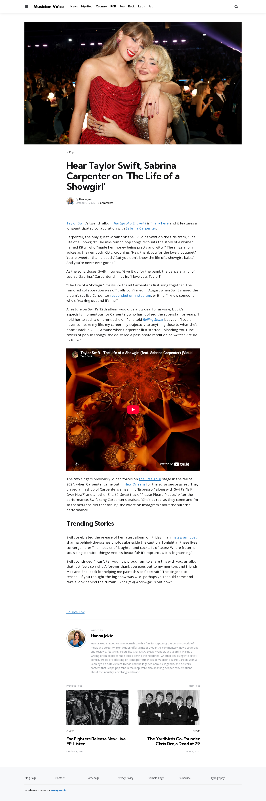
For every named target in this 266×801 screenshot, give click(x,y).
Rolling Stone (153, 319)
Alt (151, 6)
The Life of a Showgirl (129, 223)
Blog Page (30, 778)
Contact (60, 778)
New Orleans (134, 484)
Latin (141, 6)
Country (101, 6)
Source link (75, 612)
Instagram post (184, 537)
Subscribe (185, 778)
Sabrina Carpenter (141, 228)
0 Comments (105, 203)
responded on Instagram (130, 295)
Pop (122, 6)
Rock (131, 6)
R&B (113, 6)
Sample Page (156, 778)
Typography (218, 778)
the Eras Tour (150, 479)
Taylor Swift (76, 223)
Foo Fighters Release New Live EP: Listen (96, 741)
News (74, 6)
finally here (159, 223)
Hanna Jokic (86, 199)
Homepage (93, 778)
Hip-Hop (86, 6)
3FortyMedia (58, 790)
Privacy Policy (125, 778)
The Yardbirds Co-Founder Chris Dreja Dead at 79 (173, 741)
